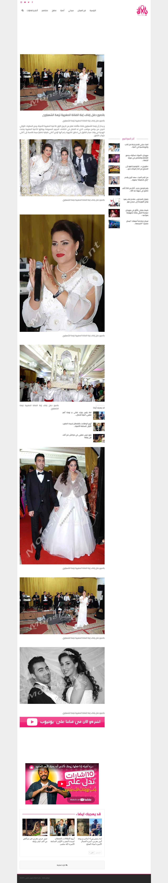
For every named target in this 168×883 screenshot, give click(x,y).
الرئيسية (93, 10)
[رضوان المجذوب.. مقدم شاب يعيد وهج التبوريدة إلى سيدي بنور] (114, 202)
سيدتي (71, 10)
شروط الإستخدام (123, 2)
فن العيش (82, 10)
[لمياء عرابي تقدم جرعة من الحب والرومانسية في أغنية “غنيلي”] (114, 147)
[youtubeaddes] (62, 722)
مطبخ (54, 10)
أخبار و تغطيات (32, 10)
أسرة (62, 10)
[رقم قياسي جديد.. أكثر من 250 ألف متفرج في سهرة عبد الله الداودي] (114, 191)
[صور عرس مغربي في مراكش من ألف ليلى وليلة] (99, 438)
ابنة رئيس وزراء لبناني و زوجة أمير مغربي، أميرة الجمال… (77, 414)
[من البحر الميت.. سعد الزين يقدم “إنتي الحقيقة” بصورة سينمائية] (114, 180)
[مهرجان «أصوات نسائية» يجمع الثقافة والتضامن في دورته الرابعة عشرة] (114, 158)
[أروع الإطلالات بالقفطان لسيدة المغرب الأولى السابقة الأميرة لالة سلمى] (99, 427)
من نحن (146, 2)
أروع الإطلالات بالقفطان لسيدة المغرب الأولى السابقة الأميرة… (77, 425)
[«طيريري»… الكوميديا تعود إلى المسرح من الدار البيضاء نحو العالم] (114, 169)
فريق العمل (139, 2)
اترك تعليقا (61, 865)
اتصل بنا (131, 2)
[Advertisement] (128, 93)
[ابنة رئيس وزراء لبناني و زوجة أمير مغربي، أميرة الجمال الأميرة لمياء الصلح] (99, 415)
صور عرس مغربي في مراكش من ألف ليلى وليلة (77, 436)
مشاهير (45, 10)
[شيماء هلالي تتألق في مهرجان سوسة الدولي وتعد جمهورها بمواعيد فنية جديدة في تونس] (114, 213)
